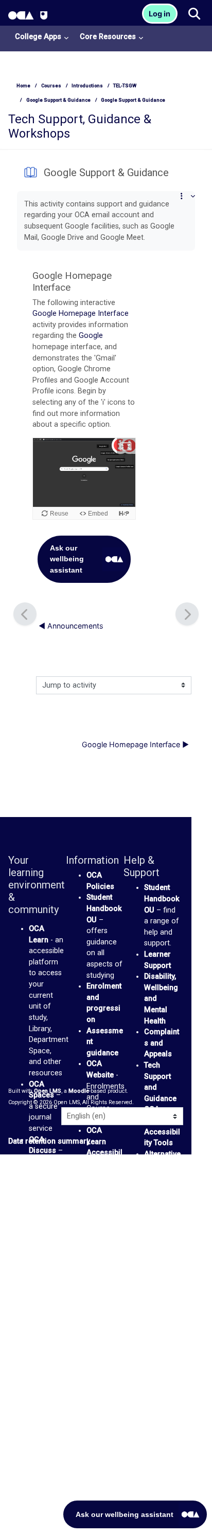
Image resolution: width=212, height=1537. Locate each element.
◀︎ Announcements (71, 625)
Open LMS (47, 1091)
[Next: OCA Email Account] (187, 613)
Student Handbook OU (104, 908)
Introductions (87, 85)
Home (23, 85)
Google (91, 335)
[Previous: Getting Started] (25, 613)
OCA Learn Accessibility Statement (104, 1152)
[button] (193, 14)
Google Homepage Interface (80, 313)
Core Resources (108, 36)
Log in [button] (159, 13)
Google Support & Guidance (58, 100)
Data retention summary (49, 1141)
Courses (51, 85)
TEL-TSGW (124, 85)
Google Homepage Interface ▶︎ (135, 744)
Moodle (78, 1091)
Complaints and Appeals (161, 1043)
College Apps (38, 36)
